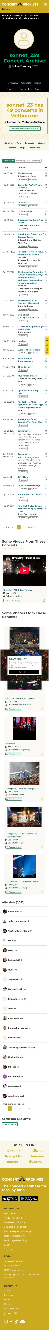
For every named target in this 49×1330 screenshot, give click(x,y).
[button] (23, 659)
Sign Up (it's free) (24, 671)
